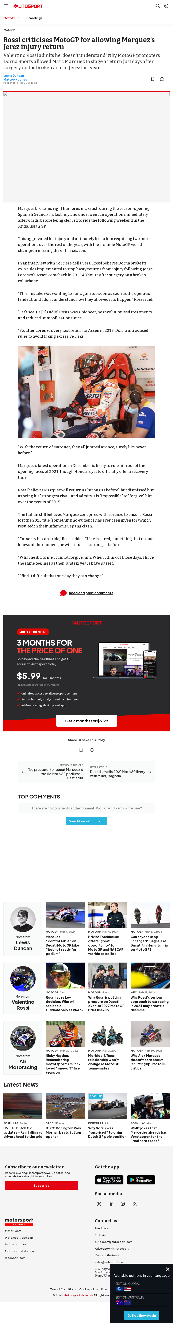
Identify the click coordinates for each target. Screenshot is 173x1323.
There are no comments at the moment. (86, 808)
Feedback (101, 1228)
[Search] (158, 6)
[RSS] (134, 1204)
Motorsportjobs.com (19, 1237)
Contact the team (107, 1255)
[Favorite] (153, 79)
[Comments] (163, 79)
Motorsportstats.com (20, 1251)
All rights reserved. (106, 1295)
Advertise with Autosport (112, 1248)
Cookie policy (88, 1289)
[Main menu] (6, 6)
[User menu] (166, 6)
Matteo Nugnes (15, 79)
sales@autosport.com (110, 1262)
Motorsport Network (78, 1295)
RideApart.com (15, 1258)
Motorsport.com (16, 1244)
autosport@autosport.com (113, 1241)
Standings (34, 18)
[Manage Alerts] (92, 750)
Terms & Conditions (63, 1289)
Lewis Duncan (13, 75)
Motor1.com (13, 1231)
